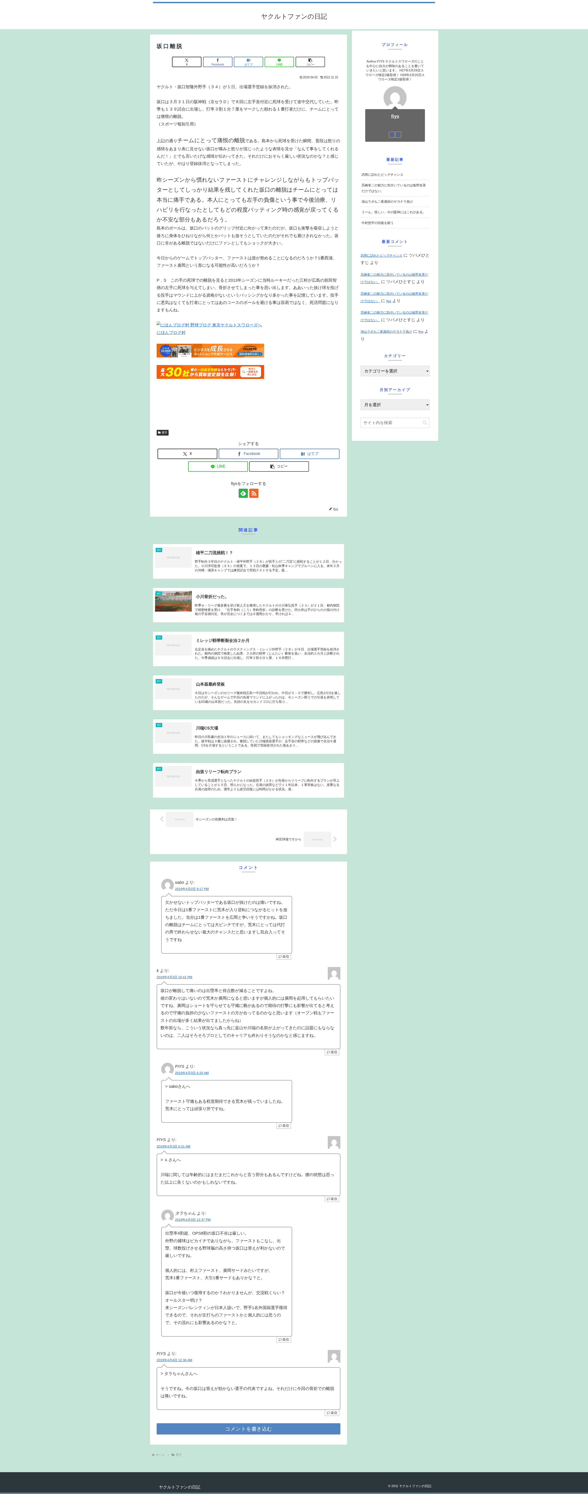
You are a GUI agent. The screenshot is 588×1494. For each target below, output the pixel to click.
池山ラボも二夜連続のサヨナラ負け (387, 201)
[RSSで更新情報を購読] (253, 493)
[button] (310, 62)
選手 (164, 432)
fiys (395, 116)
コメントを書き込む (248, 1429)
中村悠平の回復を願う (378, 223)
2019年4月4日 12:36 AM (174, 1360)
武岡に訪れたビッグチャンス (382, 174)
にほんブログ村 (171, 332)
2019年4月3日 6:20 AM (192, 1073)
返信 (286, 956)
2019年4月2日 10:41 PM (174, 977)
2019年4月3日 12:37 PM (193, 1220)
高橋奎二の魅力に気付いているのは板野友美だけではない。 (394, 188)
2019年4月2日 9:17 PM (192, 889)
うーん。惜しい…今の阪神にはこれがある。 (394, 212)
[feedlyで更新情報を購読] (243, 493)
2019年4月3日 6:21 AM (173, 1146)
